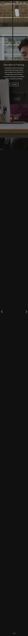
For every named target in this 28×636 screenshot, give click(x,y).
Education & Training (14, 65)
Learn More (14, 84)
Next (26, 311)
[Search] (21, 2)
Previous (1, 311)
